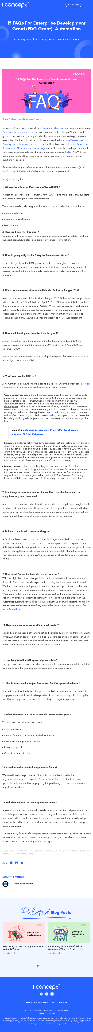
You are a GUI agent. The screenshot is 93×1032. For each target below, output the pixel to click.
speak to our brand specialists (49, 551)
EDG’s (68, 152)
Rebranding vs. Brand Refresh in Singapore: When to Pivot (65, 947)
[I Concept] (15, 5)
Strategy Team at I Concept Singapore (25, 119)
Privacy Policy (42, 1013)
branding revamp (55, 415)
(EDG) (51, 194)
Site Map (52, 1013)
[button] (88, 5)
